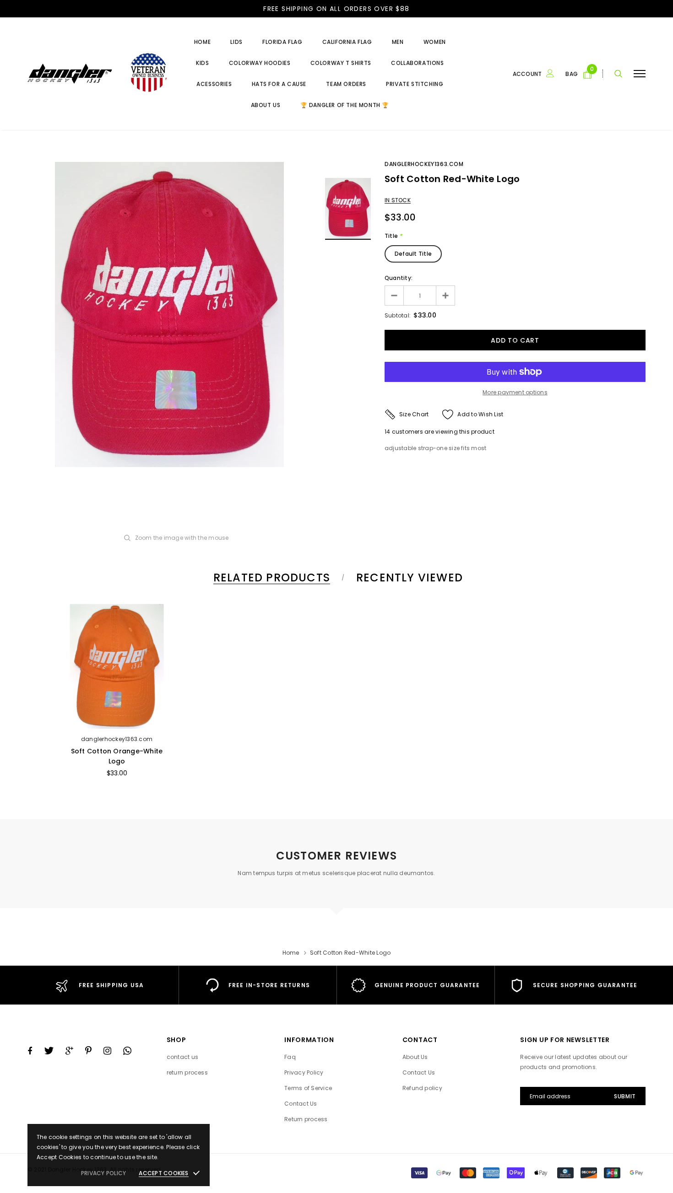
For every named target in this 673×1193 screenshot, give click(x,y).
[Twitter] (49, 1051)
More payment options (515, 392)
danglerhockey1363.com (424, 164)
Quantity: (398, 278)
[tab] (270, 577)
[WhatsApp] (127, 1051)
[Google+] (69, 1051)
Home (290, 953)
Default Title (413, 254)
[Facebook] (29, 1051)
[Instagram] (107, 1051)
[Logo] (97, 73)
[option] (169, 314)
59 (388, 431)
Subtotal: (398, 315)
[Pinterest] (88, 1051)
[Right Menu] (640, 73)
